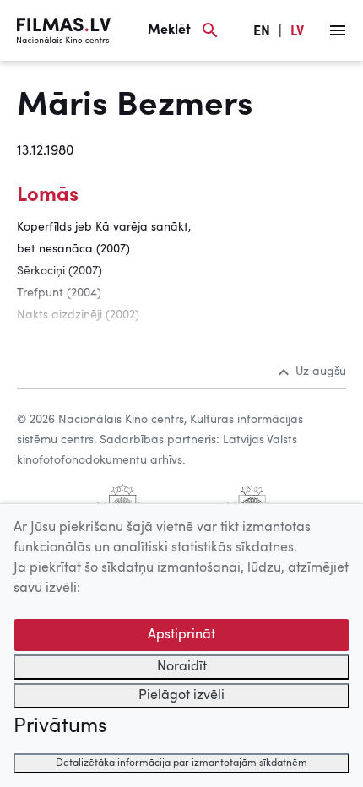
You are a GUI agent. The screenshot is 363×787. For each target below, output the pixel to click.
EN (261, 32)
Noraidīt (182, 667)
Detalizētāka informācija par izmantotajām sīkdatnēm (181, 763)
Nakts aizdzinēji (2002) (78, 315)
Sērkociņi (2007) (59, 271)
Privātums (60, 727)
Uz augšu (320, 371)
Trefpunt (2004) (59, 293)
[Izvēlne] (337, 30)
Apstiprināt (181, 635)
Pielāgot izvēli (181, 696)
